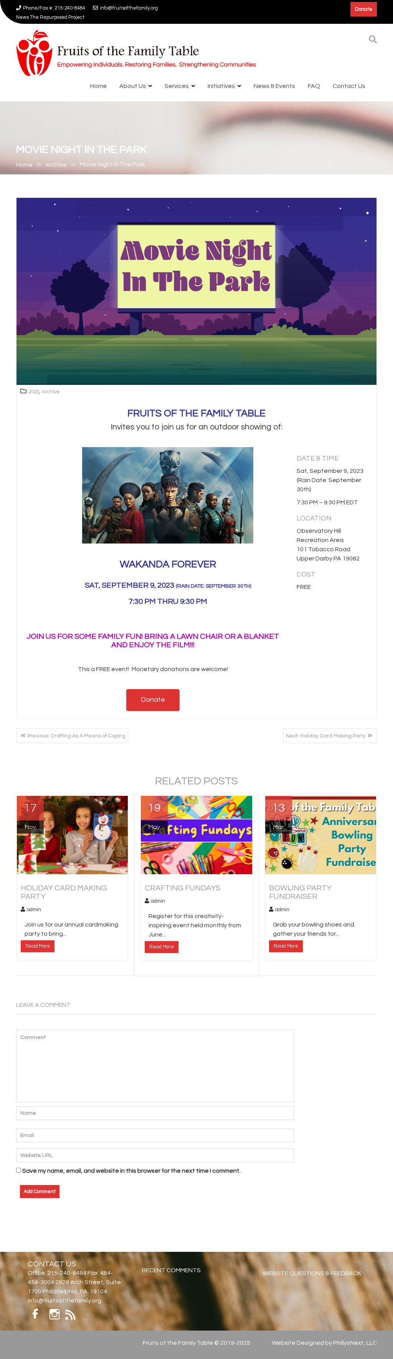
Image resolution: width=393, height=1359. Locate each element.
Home (98, 81)
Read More (37, 940)
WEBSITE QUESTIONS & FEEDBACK (312, 1268)
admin (34, 904)
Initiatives (221, 81)
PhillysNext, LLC (355, 1337)
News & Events (274, 81)
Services (177, 81)
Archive (50, 386)
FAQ (314, 81)
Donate (363, 9)
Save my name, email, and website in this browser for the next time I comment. (131, 1165)
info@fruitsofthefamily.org (129, 8)
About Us (132, 81)
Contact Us (349, 81)
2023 (33, 386)
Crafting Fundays (200, 8)
